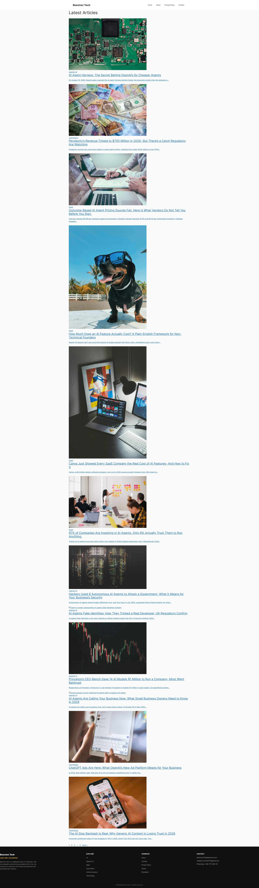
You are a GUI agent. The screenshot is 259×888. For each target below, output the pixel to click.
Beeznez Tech (81, 5)
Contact (181, 5)
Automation (90, 869)
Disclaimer (145, 872)
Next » (85, 845)
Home (150, 5)
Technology (90, 876)
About (158, 5)
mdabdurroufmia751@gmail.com (208, 861)
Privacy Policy (170, 5)
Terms (144, 869)
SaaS (88, 865)
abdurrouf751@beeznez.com (207, 857)
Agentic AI (89, 861)
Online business (92, 872)
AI (87, 858)
